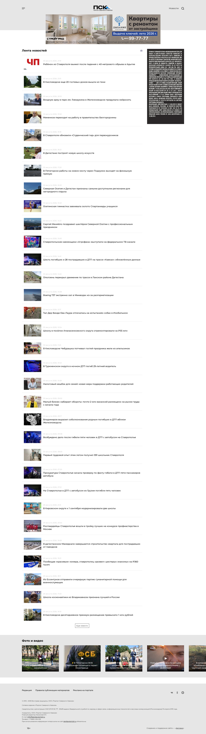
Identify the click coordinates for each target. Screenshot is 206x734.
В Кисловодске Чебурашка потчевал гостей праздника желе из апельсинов (87, 348)
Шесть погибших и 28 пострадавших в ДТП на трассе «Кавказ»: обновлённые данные (91, 259)
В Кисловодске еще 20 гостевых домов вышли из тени (74, 82)
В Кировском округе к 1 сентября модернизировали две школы (79, 508)
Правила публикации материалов (52, 690)
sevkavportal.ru (69, 721)
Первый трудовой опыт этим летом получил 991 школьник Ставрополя (83, 455)
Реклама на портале (83, 690)
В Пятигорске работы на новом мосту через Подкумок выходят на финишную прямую (87, 172)
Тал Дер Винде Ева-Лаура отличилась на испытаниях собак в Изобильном (85, 313)
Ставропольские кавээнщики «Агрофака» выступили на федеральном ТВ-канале (89, 242)
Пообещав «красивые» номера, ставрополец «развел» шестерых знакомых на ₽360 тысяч (90, 563)
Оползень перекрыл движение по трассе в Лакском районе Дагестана (83, 277)
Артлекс (179, 728)
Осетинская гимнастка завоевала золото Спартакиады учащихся (80, 206)
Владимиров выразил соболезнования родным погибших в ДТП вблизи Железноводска (84, 421)
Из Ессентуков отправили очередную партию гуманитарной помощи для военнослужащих (85, 581)
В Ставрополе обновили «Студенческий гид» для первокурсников (80, 135)
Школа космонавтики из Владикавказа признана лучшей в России (81, 597)
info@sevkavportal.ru (36, 717)
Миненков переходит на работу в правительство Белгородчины (79, 117)
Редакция (27, 690)
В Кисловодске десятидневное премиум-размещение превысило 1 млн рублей (88, 615)
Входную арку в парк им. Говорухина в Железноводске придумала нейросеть (87, 99)
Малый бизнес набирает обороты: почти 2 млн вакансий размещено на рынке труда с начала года (91, 403)
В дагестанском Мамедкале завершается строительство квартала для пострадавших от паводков (91, 545)
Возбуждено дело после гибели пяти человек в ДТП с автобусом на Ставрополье (89, 437)
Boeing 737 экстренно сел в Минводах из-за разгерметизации (78, 295)
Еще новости (82, 626)
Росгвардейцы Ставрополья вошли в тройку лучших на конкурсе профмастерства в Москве (91, 527)
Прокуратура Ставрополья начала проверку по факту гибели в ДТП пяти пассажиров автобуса (91, 474)
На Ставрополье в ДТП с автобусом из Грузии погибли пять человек (82, 490)
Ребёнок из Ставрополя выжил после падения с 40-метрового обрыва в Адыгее (89, 64)
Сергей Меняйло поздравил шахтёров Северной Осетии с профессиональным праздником (88, 225)
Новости (174, 8)
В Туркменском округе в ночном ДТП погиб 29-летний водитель (79, 366)
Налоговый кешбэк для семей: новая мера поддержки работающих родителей (88, 384)
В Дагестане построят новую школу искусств (68, 153)
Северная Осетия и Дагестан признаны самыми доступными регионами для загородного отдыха (86, 190)
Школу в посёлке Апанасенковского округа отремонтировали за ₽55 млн (85, 330)
